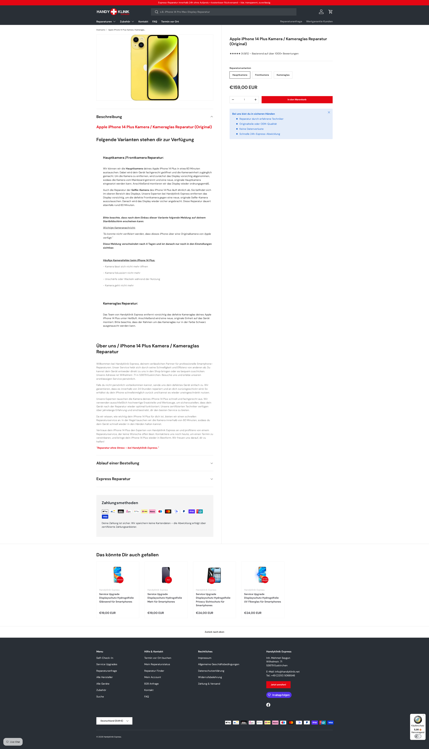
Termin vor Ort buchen (157, 658)
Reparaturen (104, 21)
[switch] (418, 736)
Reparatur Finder (154, 670)
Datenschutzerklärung (211, 670)
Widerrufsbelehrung (210, 677)
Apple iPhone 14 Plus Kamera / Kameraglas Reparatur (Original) (127, 30)
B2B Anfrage (151, 683)
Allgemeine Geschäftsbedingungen (218, 664)
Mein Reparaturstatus (157, 664)
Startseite (100, 30)
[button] (330, 11)
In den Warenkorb (297, 99)
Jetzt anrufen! (278, 684)
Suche (100, 696)
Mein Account (152, 677)
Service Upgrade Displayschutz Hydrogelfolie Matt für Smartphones (164, 597)
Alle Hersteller (104, 677)
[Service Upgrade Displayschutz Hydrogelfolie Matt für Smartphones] (166, 575)
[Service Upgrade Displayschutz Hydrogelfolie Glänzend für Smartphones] (117, 575)
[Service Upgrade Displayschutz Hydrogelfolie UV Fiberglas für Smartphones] (262, 575)
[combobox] (224, 12)
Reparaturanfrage (291, 21)
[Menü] (424, 716)
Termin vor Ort (170, 21)
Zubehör (125, 21)
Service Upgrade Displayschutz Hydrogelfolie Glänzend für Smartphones (116, 597)
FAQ (154, 21)
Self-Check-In (104, 658)
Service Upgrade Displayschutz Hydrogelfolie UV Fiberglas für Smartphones (262, 597)
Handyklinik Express (112, 737)
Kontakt (143, 21)
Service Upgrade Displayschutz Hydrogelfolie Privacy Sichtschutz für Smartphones (213, 599)
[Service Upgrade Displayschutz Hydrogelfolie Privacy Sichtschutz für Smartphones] (214, 575)
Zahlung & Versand (209, 683)
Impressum (204, 658)
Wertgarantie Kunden (319, 21)
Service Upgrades (106, 664)
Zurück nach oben (214, 631)
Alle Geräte (102, 683)
